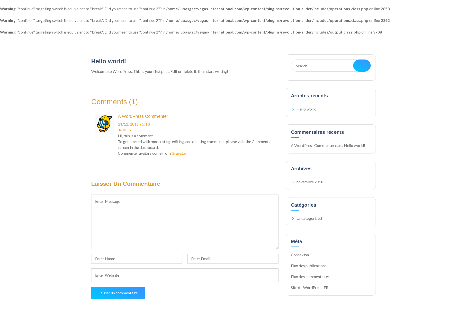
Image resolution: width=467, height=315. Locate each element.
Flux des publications (308, 265)
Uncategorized (309, 218)
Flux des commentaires (310, 276)
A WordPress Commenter (143, 116)
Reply (125, 130)
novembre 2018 (309, 181)
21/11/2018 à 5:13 (134, 124)
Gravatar (179, 153)
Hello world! (108, 61)
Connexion (300, 254)
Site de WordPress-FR (309, 287)
